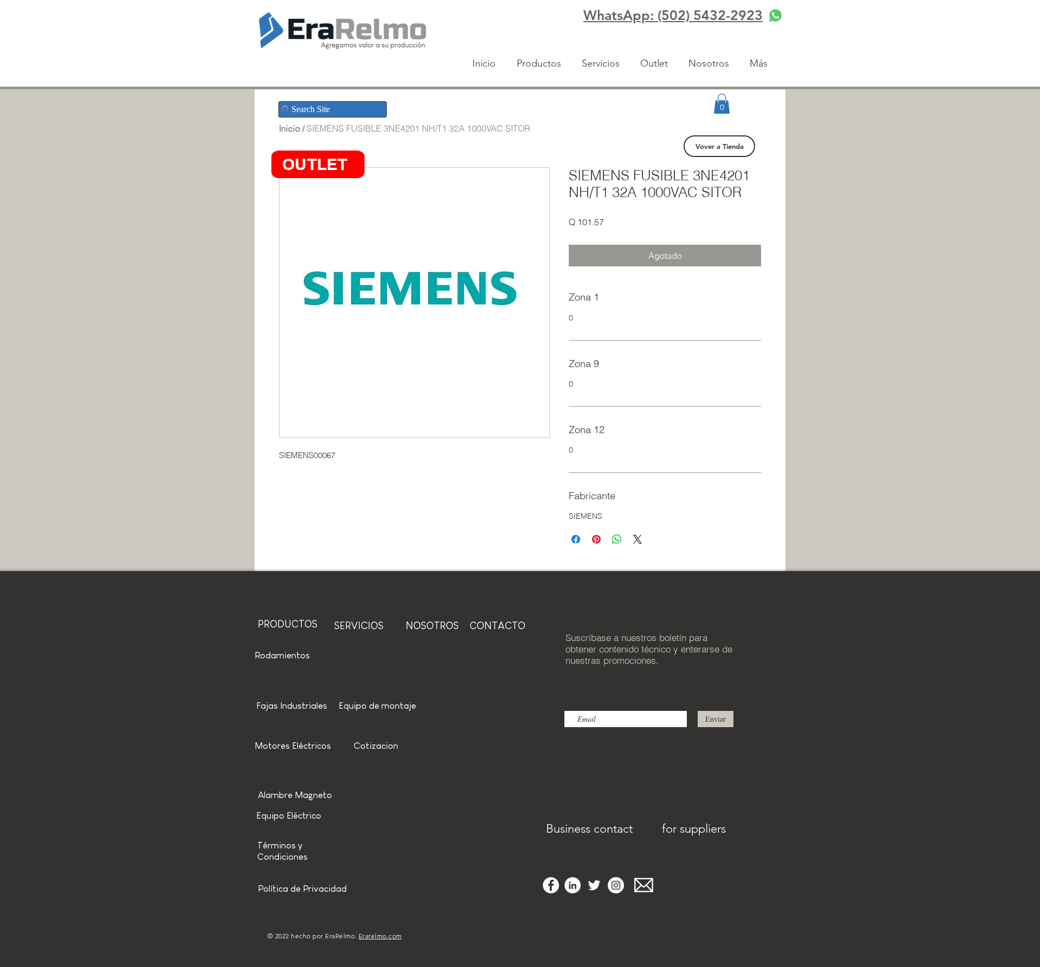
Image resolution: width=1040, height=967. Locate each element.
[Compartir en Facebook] (575, 539)
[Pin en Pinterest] (596, 539)
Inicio (289, 128)
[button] (721, 104)
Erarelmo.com (380, 936)
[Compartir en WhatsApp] (616, 539)
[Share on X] (637, 539)
